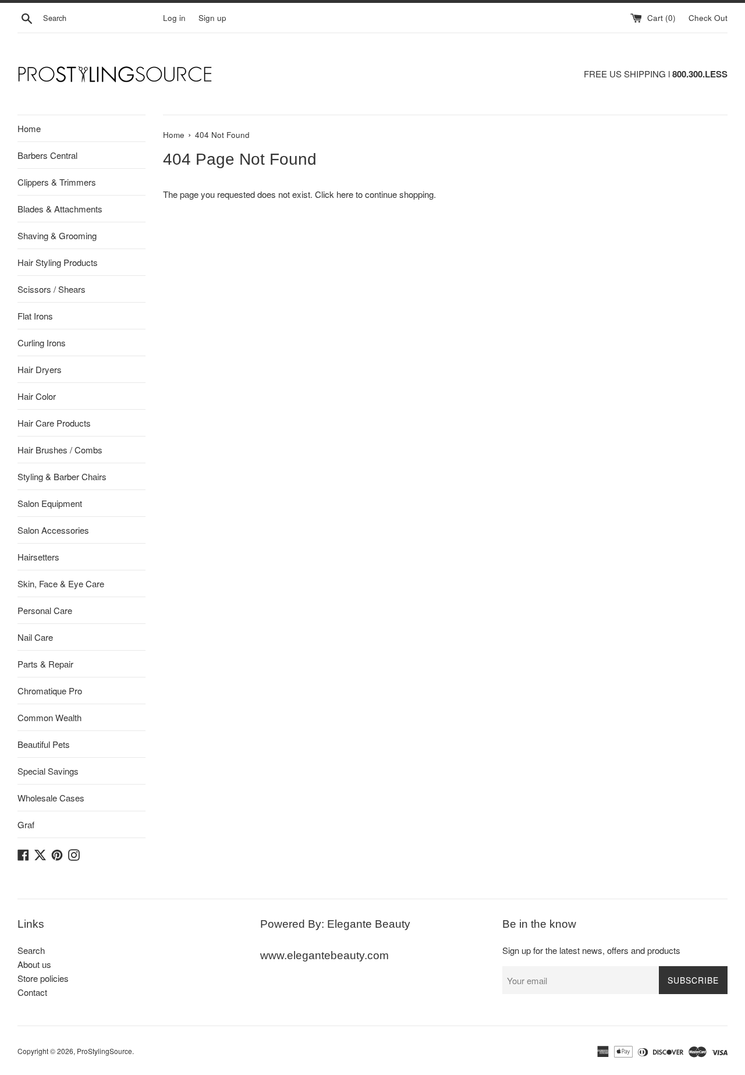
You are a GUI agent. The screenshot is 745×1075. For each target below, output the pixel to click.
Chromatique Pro (49, 690)
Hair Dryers (39, 369)
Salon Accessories (53, 530)
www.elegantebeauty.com (324, 955)
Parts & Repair (45, 664)
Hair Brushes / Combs (59, 450)
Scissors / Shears (51, 289)
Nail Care (35, 637)
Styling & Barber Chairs (62, 476)
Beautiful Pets (43, 744)
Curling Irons (41, 342)
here (344, 194)
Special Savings (48, 771)
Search (31, 950)
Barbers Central (47, 155)
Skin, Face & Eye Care (60, 583)
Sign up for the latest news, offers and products (591, 950)
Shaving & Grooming (57, 235)
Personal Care (44, 610)
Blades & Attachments (59, 209)
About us (34, 964)
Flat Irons (35, 316)
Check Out (708, 17)
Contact (32, 992)
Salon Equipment (49, 503)
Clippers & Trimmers (56, 182)
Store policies (43, 978)
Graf (25, 824)
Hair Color (36, 396)
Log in (174, 17)
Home (29, 128)
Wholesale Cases (50, 798)
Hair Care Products (54, 423)
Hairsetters (38, 557)
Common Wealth (49, 717)
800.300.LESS (700, 74)
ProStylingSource (104, 1051)
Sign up (212, 17)
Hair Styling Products (57, 262)
